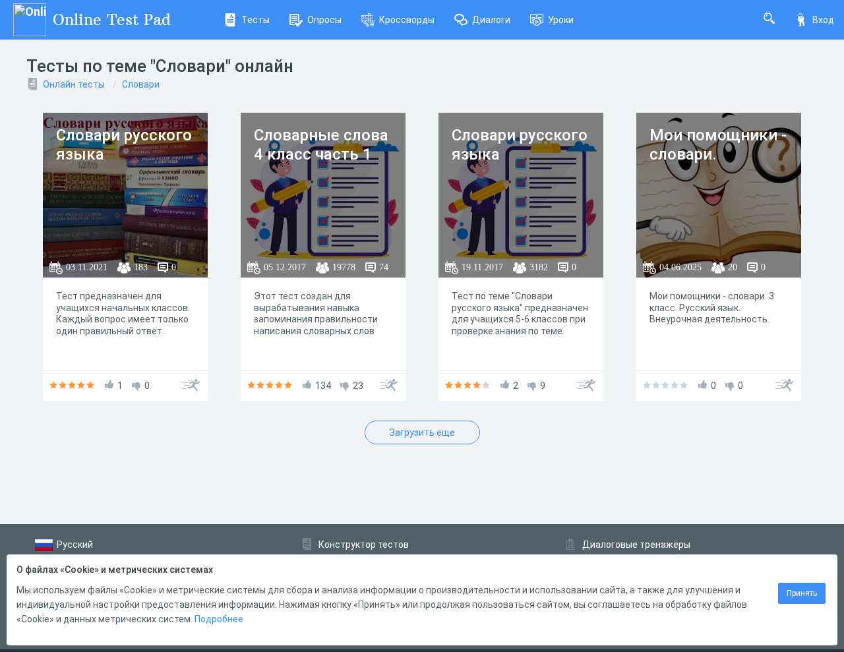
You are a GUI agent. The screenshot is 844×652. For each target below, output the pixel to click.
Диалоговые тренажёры (636, 544)
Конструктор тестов (363, 544)
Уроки (561, 20)
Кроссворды (407, 20)
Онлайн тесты (74, 84)
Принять (802, 593)
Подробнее (219, 619)
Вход (823, 20)
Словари (141, 84)
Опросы (324, 20)
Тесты (255, 20)
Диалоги (491, 20)
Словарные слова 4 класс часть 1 (321, 144)
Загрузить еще (422, 432)
